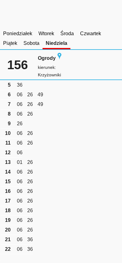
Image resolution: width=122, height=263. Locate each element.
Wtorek (46, 33)
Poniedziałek (17, 33)
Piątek (10, 43)
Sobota (31, 43)
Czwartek (90, 33)
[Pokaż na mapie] (59, 58)
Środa (67, 33)
